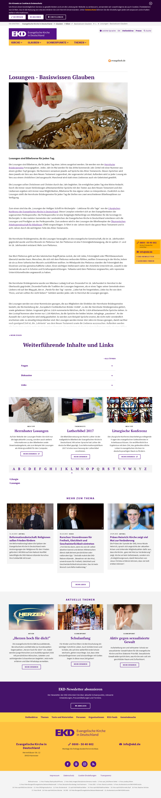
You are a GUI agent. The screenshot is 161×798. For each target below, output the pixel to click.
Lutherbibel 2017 (80, 431)
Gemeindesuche (128, 717)
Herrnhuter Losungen (31, 431)
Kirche (15, 42)
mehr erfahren (30, 454)
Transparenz (105, 775)
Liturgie (14, 479)
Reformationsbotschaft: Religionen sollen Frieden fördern (29, 538)
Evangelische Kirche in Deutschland (37, 23)
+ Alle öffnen (109, 358)
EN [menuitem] (119, 30)
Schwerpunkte (56, 42)
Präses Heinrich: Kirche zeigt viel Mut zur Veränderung (129, 538)
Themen (79, 42)
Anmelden (81, 706)
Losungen (15, 483)
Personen (81, 717)
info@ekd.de (145, 251)
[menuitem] (108, 30)
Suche (148, 30)
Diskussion (26, 375)
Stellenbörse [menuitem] (127, 30)
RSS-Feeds (112, 717)
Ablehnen (36, 17)
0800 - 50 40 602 (148, 242)
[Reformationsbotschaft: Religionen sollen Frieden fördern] (30, 516)
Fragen (24, 365)
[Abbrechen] (150, 3)
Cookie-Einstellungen (87, 775)
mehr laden (80, 584)
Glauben (59, 23)
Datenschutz (90, 9)
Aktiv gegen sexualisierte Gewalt (129, 640)
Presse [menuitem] (139, 30)
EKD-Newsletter (146, 256)
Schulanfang (80, 638)
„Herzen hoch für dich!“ (31, 638)
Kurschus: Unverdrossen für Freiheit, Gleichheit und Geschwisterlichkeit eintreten (77, 540)
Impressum (54, 775)
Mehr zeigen (16, 335)
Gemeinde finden (146, 261)
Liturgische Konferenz (129, 431)
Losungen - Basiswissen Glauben (114, 23)
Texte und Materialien (62, 717)
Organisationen (96, 717)
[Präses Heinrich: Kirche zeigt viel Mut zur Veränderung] (131, 516)
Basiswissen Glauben (83, 23)
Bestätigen (18, 17)
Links (23, 385)
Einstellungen (56, 17)
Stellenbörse (31, 717)
